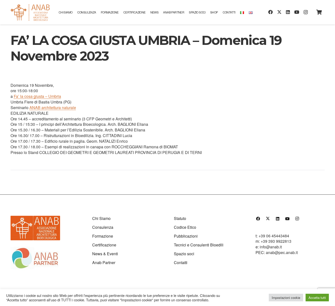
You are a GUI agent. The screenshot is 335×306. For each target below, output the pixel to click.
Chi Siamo (101, 218)
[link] (37, 96)
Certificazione (104, 245)
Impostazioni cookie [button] (286, 297)
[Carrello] (319, 12)
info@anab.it (271, 247)
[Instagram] (306, 12)
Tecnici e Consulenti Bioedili (198, 245)
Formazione (102, 236)
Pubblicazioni (186, 236)
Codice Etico (185, 227)
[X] (279, 12)
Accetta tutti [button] (317, 297)
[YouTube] (296, 12)
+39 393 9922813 (276, 241)
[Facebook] (270, 12)
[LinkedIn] (288, 12)
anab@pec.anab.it (282, 252)
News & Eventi (105, 253)
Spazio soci (184, 253)
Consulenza (102, 227)
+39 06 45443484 (273, 236)
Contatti (180, 262)
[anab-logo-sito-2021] (30, 12)
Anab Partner (103, 262)
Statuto (180, 218)
